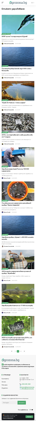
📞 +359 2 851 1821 (25, 384)
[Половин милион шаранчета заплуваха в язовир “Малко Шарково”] (18, 191)
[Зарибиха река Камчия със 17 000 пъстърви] (18, 293)
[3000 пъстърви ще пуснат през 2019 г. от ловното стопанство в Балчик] (18, 325)
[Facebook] (30, 410)
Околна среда (6, 33)
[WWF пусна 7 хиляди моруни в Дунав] (18, 24)
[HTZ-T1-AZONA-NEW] (18, 360)
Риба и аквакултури (8, 335)
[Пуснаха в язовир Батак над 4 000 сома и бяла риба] (18, 56)
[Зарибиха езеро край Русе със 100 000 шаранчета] (18, 157)
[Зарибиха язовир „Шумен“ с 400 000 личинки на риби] (18, 225)
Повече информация (8, 418)
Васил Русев (7, 178)
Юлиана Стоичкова (9, 246)
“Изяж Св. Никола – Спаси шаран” (14, 103)
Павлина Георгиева (9, 43)
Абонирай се (22, 402)
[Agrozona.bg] (18, 2)
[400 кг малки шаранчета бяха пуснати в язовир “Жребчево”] (18, 259)
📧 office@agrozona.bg (27, 388)
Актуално (5, 66)
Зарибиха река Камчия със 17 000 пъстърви (17, 305)
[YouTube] (32, 410)
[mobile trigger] (3, 2)
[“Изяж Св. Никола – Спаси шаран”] (18, 91)
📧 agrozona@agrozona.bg (27, 386)
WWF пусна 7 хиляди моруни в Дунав (16, 36)
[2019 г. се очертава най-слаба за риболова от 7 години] (18, 123)
